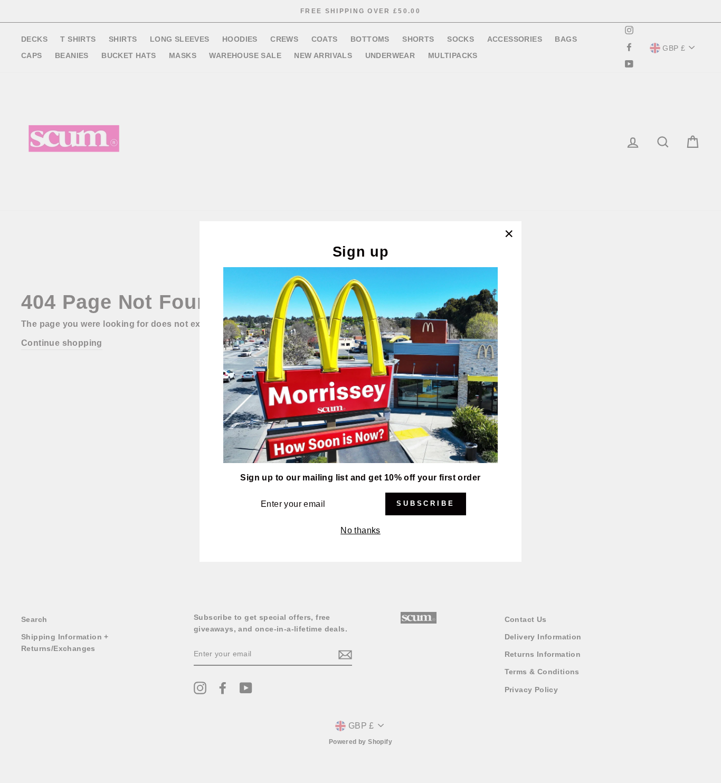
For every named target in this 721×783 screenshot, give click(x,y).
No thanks (360, 530)
